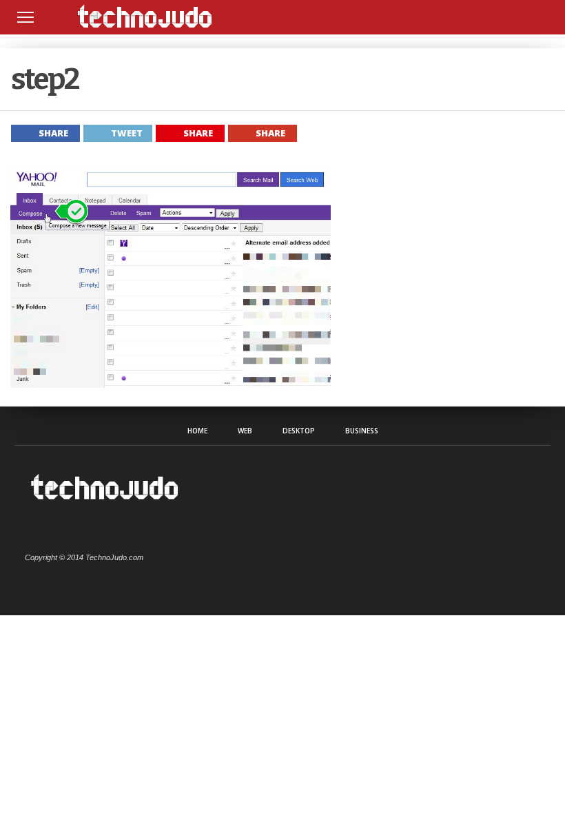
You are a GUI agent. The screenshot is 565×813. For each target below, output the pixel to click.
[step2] (170, 384)
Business (361, 430)
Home (197, 430)
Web (245, 430)
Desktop (298, 430)
